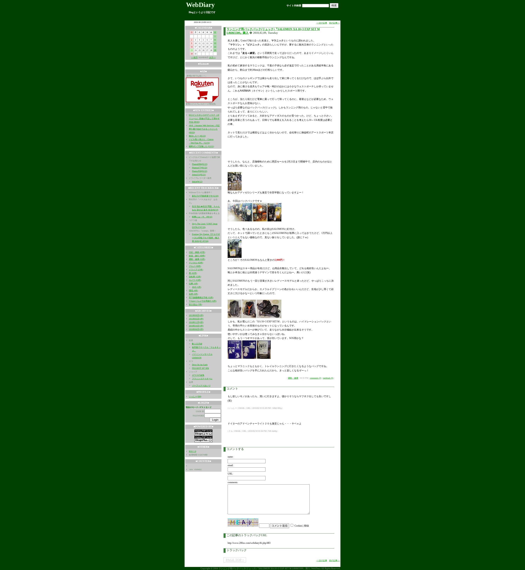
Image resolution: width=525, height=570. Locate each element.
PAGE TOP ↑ (235, 560)
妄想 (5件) (193, 294)
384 (199, 396)
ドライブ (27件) (196, 270)
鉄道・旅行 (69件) (197, 256)
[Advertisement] (276, 149)
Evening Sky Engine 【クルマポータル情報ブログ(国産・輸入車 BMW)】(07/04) (206, 237)
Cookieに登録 (301, 525)
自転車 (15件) (195, 276)
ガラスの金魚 (198, 375)
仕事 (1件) (193, 283)
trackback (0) (328, 378)
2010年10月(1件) (196, 326)
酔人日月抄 (197, 344)
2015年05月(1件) (196, 319)
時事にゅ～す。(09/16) (202, 217)
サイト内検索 (293, 5)
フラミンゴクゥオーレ (202, 378)
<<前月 (194, 57)
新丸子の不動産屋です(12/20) (205, 196)
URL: (230, 473)
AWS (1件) (196, 287)
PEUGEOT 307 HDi (200, 368)
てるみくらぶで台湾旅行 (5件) (202, 301)
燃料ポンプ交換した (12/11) (201, 146)
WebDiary (200, 4)
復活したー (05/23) (197, 136)
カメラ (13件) (195, 280)
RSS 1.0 (192, 451)
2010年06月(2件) (196, 329)
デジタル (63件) (196, 263)
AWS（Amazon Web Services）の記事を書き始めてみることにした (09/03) (204, 129)
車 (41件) (193, 273)
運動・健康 (293, 378)
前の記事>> (334, 23)
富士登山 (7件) (195, 304)
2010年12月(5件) (196, 322)
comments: (233, 482)
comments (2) (315, 378)
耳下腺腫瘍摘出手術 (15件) (201, 297)
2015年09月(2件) (196, 315)
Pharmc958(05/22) (199, 171)
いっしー (193, 396)
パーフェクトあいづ (201, 385)
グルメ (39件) (195, 266)
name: (230, 456)
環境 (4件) (193, 290)
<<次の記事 (321, 23)
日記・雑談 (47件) (197, 252)
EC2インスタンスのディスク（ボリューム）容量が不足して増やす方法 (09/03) (204, 118)
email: (230, 465)
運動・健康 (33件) (197, 259)
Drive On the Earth (200, 365)
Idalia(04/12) (197, 181)
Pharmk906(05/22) (199, 164)
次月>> (212, 57)
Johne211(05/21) (199, 174)
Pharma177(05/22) (199, 168)
